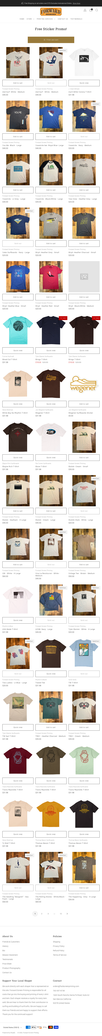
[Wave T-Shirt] (51, 437)
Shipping (56, 942)
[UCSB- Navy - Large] (51, 600)
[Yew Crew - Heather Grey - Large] (84, 169)
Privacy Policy (58, 946)
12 (61, 914)
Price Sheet (7, 964)
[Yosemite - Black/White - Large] (51, 169)
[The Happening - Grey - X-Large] (84, 867)
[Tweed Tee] (51, 653)
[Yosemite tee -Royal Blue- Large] (51, 116)
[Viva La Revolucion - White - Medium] (51, 544)
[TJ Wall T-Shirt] (17, 814)
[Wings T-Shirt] (51, 330)
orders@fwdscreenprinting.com (66, 986)
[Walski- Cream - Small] (84, 437)
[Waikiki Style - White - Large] (84, 490)
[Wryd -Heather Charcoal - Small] (84, 223)
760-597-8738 (59, 991)
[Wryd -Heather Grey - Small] (51, 223)
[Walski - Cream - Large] (51, 490)
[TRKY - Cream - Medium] (84, 707)
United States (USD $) (11, 1027)
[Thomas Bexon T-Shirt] (51, 814)
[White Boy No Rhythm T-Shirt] (17, 383)
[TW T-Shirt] (84, 653)
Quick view (84, 83)
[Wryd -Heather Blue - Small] (17, 276)
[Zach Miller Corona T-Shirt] (84, 62)
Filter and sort (52, 40)
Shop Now (76, 3)
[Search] (96, 10)
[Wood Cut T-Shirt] (17, 330)
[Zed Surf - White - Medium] (51, 62)
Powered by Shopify (8, 1033)
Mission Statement (10, 955)
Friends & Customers (11, 942)
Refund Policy (58, 950)
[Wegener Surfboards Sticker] (84, 383)
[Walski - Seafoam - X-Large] (17, 490)
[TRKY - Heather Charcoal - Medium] (51, 707)
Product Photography (11, 968)
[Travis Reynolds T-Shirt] (17, 760)
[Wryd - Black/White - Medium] (84, 276)
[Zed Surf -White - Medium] (17, 62)
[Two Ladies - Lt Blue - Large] (17, 653)
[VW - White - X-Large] (17, 544)
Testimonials (7, 959)
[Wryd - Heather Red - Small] (51, 276)
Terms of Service (59, 955)
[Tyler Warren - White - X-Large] (84, 600)
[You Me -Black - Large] (17, 116)
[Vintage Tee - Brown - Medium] (84, 544)
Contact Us (7, 972)
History (5, 946)
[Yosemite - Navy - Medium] (84, 116)
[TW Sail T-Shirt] (17, 707)
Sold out (51, 83)
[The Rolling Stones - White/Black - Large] (51, 867)
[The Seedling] (17, 867)
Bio (3, 950)
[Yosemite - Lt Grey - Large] (17, 169)
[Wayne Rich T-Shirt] (17, 437)
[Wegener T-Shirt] (51, 383)
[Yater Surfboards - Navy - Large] (17, 223)
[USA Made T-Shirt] (17, 600)
